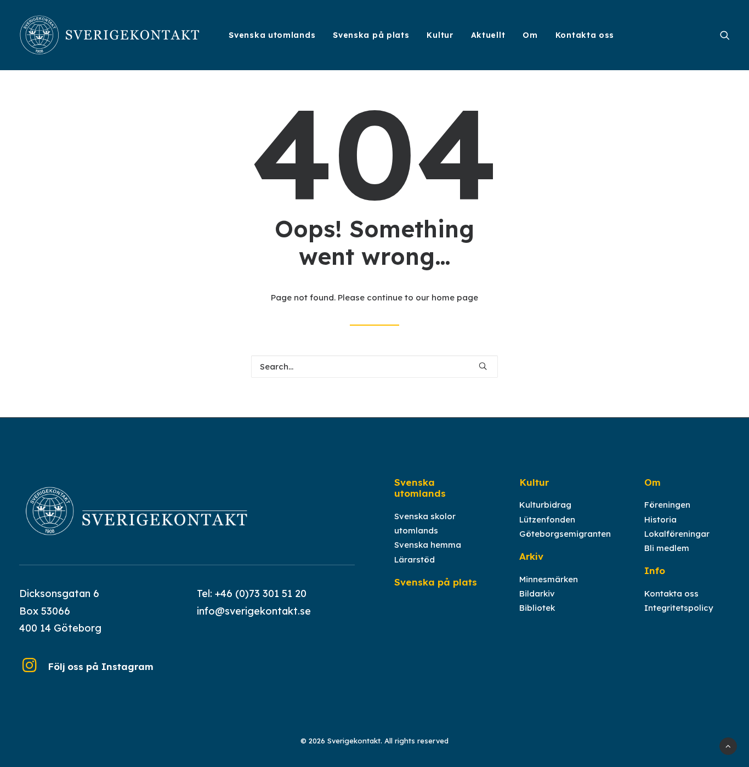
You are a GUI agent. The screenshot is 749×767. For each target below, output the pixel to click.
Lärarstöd (414, 559)
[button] (725, 35)
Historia (660, 519)
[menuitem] (272, 35)
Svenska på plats (371, 35)
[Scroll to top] (728, 745)
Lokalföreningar (677, 534)
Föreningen (667, 504)
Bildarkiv (537, 593)
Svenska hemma (427, 544)
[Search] (374, 366)
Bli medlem (666, 548)
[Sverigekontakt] (110, 35)
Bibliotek (537, 608)
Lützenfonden (547, 519)
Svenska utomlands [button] (272, 35)
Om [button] (530, 35)
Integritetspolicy (678, 608)
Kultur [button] (440, 35)
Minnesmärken (548, 579)
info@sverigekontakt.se (254, 611)
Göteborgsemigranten (565, 534)
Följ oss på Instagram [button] (101, 666)
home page (455, 297)
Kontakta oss (584, 35)
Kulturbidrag (545, 504)
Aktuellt (488, 35)
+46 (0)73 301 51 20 (261, 593)
